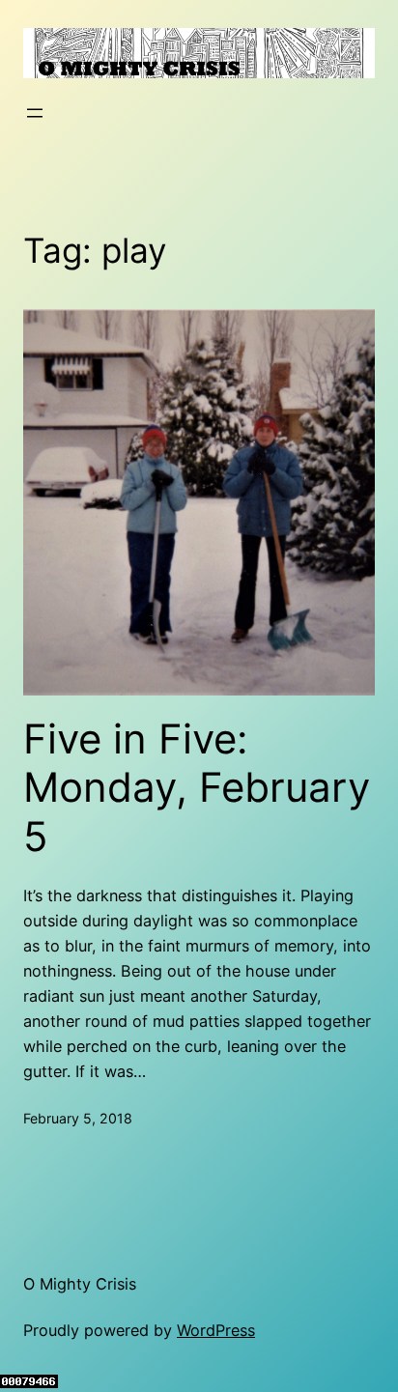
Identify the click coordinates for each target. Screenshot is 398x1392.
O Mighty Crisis (79, 1283)
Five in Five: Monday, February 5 (196, 788)
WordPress (216, 1330)
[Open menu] (34, 113)
